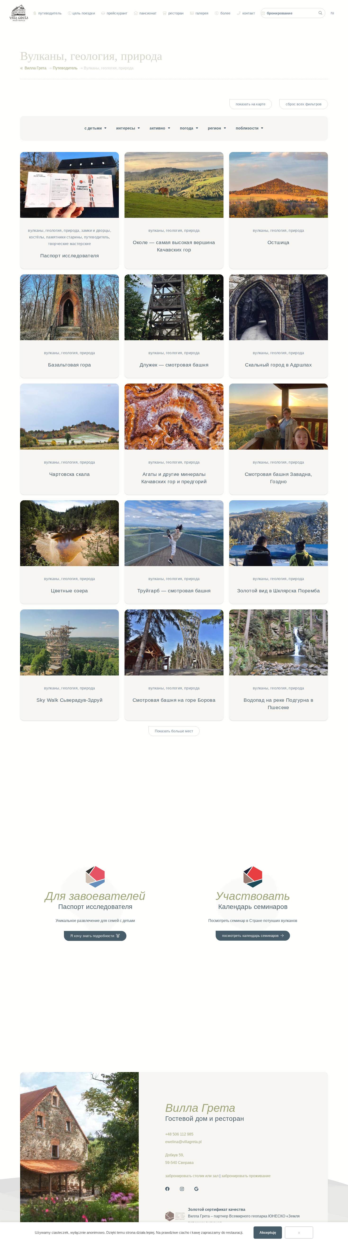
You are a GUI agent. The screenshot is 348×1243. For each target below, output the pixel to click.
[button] (69, 13)
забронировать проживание (246, 1176)
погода (186, 128)
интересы (125, 128)
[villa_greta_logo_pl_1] (18, 13)
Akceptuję (267, 1232)
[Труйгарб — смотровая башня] (174, 552)
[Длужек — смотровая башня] (174, 326)
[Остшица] (278, 210)
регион (214, 128)
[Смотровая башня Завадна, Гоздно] (278, 439)
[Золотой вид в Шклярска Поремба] (278, 552)
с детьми (93, 128)
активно (157, 128)
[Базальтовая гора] (69, 326)
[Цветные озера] (69, 552)
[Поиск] (320, 13)
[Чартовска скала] (69, 439)
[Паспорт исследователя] (69, 210)
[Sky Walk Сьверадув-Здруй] (69, 664)
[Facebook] (167, 1189)
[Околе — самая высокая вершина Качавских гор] (174, 210)
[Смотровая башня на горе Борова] (174, 664)
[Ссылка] (21, 68)
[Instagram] (182, 1189)
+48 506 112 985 (179, 1134)
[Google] (196, 1189)
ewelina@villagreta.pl (183, 1142)
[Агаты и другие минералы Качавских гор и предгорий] (174, 439)
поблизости (247, 128)
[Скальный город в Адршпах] (278, 326)
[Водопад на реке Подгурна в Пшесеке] (278, 664)
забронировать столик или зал (192, 1176)
